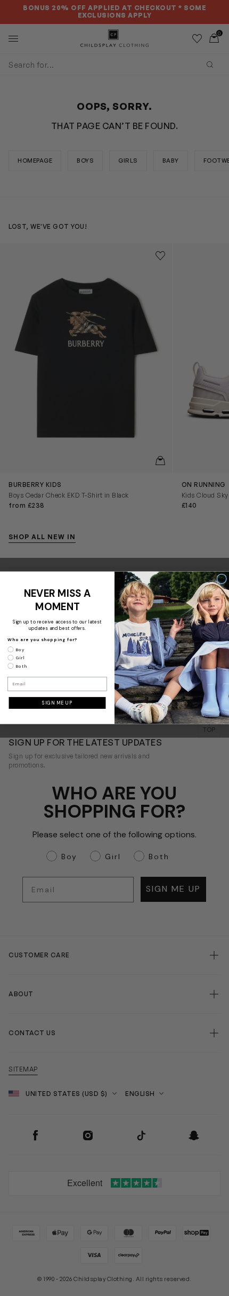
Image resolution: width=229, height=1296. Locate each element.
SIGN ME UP (57, 703)
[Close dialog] (221, 578)
